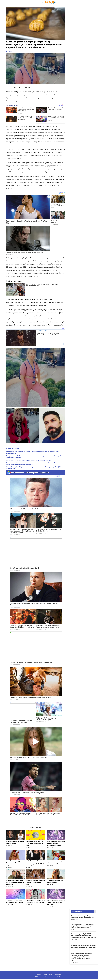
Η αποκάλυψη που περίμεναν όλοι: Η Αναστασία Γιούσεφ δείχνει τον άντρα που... (14, 863)
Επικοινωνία (58, 974)
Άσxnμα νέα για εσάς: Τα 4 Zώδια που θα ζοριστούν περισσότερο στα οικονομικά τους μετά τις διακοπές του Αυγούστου (34, 456)
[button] (36, 23)
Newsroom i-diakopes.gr (13, 88)
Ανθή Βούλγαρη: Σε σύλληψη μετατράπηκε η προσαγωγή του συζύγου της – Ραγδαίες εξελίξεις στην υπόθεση (34, 467)
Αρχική (39, 974)
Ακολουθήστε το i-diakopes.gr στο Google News (30, 473)
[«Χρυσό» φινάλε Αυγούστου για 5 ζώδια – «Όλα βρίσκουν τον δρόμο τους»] (56, 894)
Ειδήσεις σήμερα (12, 448)
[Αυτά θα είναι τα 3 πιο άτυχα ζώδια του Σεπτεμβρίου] (56, 855)
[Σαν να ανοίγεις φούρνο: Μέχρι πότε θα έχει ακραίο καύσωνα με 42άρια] (15, 289)
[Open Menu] (7, 2)
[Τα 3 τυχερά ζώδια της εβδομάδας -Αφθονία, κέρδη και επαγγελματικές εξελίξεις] (56, 835)
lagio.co (61, 976)
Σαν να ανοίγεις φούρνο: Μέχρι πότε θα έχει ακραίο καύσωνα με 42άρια (42, 284)
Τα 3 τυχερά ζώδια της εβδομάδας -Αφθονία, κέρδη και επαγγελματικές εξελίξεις (56, 843)
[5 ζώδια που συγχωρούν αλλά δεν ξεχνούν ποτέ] (56, 874)
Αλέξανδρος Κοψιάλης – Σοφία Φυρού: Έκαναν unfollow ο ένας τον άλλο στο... (15, 882)
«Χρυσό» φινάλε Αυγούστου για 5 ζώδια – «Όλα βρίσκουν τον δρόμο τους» (56, 902)
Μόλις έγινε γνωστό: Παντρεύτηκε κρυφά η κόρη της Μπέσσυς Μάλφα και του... (35, 863)
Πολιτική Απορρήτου (47, 974)
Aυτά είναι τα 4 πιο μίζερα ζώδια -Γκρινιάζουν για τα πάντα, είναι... (35, 882)
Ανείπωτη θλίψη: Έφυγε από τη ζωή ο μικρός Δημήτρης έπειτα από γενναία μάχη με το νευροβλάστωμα (32, 452)
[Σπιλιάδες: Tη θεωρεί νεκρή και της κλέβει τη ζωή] (15, 835)
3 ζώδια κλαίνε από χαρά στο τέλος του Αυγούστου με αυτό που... (34, 843)
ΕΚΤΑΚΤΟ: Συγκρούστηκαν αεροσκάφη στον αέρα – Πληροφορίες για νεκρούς (29, 460)
